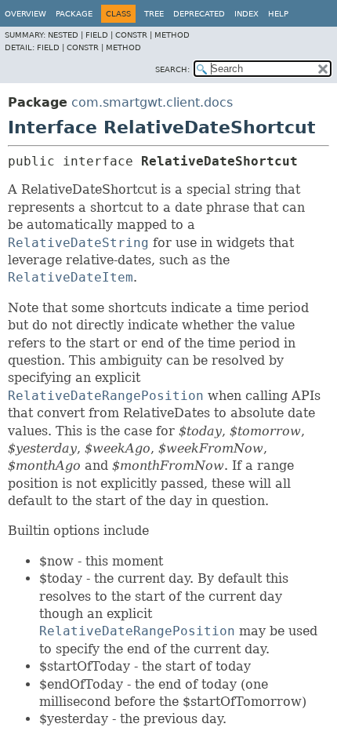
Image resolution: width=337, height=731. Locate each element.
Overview (25, 13)
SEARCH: (172, 69)
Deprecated (199, 13)
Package (74, 13)
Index (246, 13)
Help (278, 13)
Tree (154, 13)
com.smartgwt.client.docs (152, 102)
